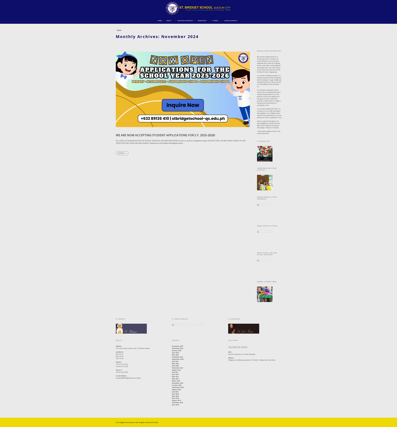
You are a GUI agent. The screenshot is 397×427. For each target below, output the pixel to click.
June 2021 (175, 374)
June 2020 (175, 394)
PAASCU (231, 358)
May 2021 (175, 377)
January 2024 (176, 350)
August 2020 (176, 390)
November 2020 (177, 383)
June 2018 (175, 405)
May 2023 (175, 355)
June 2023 (175, 353)
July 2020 (175, 392)
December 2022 (177, 357)
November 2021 (177, 368)
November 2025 (177, 346)
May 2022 (175, 363)
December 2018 (177, 403)
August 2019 (176, 400)
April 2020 (175, 398)
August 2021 (176, 370)
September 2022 (178, 359)
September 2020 (178, 387)
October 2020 (177, 385)
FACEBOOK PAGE (237, 347)
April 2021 (175, 379)
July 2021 (175, 372)
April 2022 (175, 366)
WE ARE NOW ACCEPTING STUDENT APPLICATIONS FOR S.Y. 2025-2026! (165, 135)
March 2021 (176, 381)
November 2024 (177, 348)
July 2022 (175, 361)
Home (119, 30)
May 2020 (175, 396)
